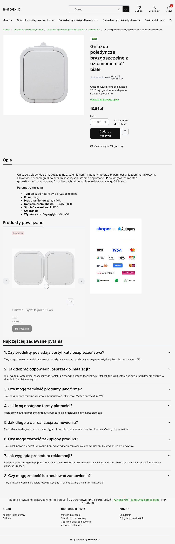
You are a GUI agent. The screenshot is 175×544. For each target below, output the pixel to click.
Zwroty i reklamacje (72, 525)
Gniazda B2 (94, 29)
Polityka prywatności (131, 518)
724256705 (121, 499)
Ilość (92, 116)
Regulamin (125, 514)
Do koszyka (22, 328)
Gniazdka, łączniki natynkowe (28, 29)
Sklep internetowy (83, 539)
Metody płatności (70, 514)
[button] (126, 9)
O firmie (7, 518)
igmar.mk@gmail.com (145, 499)
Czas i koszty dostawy (73, 518)
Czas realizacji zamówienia (76, 521)
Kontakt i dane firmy (14, 514)
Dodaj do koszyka (105, 133)
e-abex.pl (12, 9)
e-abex (6, 29)
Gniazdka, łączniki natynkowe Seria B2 (65, 29)
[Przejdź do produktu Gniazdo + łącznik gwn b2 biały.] (43, 268)
